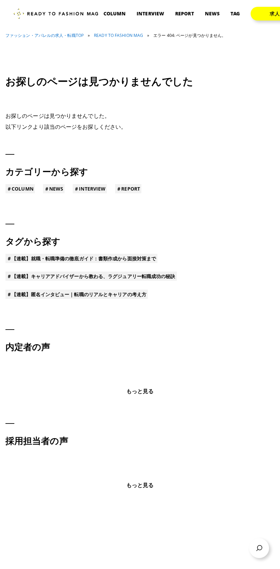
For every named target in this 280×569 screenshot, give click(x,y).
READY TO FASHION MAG (118, 35)
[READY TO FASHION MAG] (58, 14)
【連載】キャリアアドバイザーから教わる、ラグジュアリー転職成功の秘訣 (93, 276)
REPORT (184, 13)
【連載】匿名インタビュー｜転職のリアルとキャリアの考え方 (79, 294)
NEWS (212, 13)
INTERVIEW (150, 13)
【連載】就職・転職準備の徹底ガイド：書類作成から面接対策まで (84, 258)
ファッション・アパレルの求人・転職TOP (44, 35)
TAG (235, 13)
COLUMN (114, 13)
